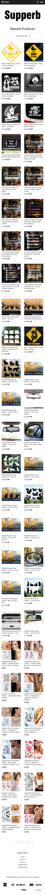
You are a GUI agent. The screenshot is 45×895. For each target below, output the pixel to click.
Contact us (22, 862)
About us (22, 859)
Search (23, 857)
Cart (41, 2)
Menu (6, 2)
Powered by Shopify (33, 877)
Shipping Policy (22, 864)
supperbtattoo (21, 877)
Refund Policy (22, 867)
